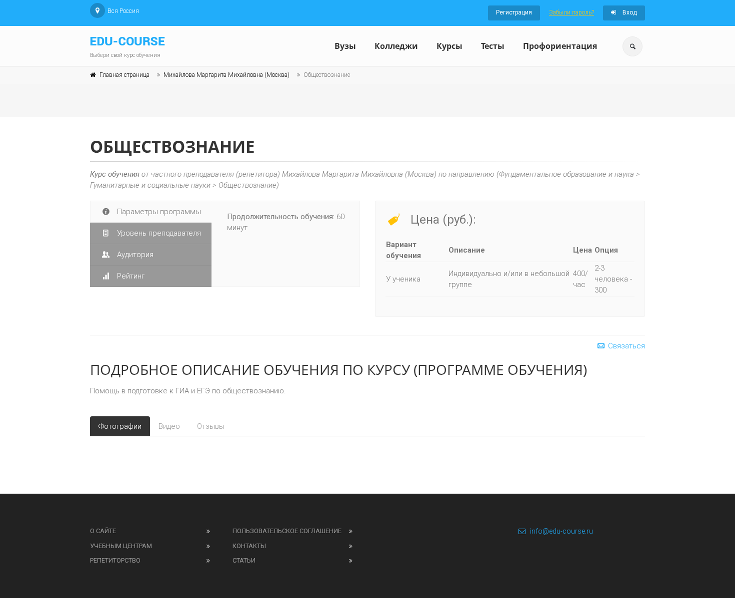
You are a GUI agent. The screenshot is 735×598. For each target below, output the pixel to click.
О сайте (103, 531)
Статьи (244, 560)
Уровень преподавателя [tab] (158, 233)
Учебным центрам (121, 546)
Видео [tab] (169, 426)
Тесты (492, 45)
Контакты (249, 546)
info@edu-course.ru (561, 531)
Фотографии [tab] (120, 426)
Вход (629, 12)
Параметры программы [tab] (158, 211)
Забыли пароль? (571, 12)
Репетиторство (115, 560)
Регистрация (514, 12)
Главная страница (125, 74)
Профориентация (560, 45)
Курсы (449, 45)
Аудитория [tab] (134, 254)
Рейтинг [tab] (129, 276)
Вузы (345, 45)
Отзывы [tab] (210, 426)
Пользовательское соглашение (287, 531)
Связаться (625, 345)
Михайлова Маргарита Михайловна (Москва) (227, 74)
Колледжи (396, 45)
